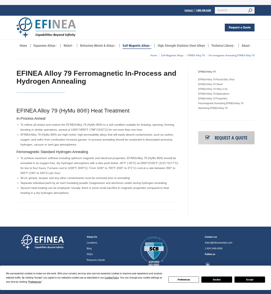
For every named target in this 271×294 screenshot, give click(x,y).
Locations (92, 242)
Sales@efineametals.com (218, 242)
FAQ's (90, 254)
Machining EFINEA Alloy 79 (213, 108)
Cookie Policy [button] (112, 277)
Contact (189, 10)
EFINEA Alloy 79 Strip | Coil (212, 89)
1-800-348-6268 (203, 10)
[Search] (250, 10)
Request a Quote (96, 260)
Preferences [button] (35, 281)
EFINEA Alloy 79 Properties (212, 98)
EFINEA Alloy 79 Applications (213, 93)
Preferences (184, 279)
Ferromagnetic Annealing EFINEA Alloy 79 (220, 103)
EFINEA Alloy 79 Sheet (210, 84)
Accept (249, 279)
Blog (89, 248)
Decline (217, 279)
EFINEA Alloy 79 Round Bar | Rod (216, 79)
